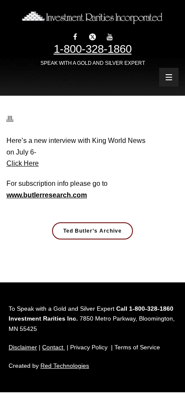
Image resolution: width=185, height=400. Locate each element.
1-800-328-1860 (93, 48)
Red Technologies (64, 365)
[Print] (14, 114)
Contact (53, 347)
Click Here (22, 163)
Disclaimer (23, 347)
